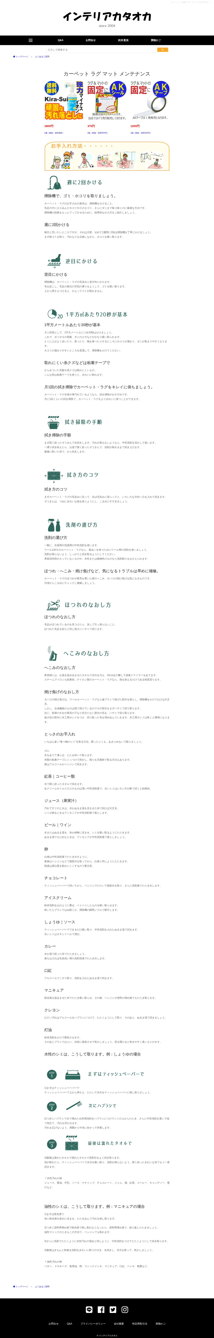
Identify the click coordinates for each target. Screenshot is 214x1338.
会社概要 (119, 1323)
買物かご (156, 40)
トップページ (21, 56)
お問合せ (91, 40)
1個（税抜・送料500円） (141, 129)
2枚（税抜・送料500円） (98, 129)
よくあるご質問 (42, 56)
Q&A (60, 40)
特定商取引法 (139, 1323)
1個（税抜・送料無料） (54, 129)
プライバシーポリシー (93, 1323)
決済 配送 (123, 40)
